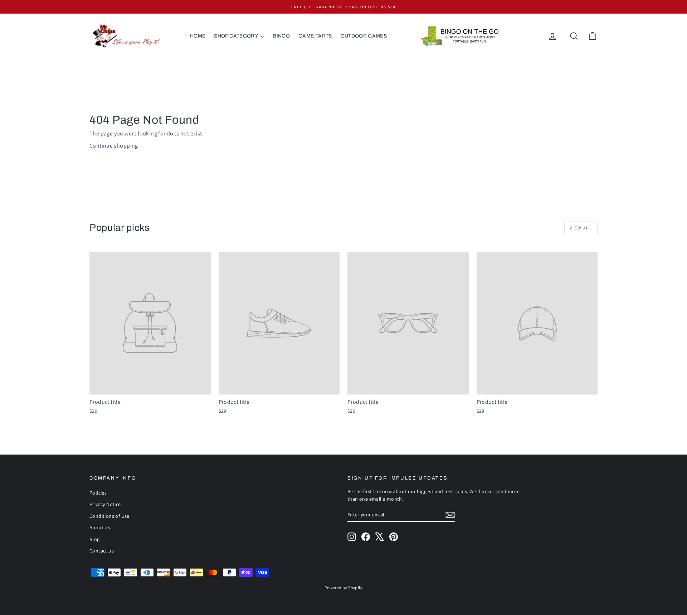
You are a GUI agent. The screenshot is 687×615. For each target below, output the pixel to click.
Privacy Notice (105, 504)
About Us (99, 527)
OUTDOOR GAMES (364, 36)
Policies (98, 493)
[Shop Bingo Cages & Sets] (459, 36)
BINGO (281, 36)
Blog (94, 539)
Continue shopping (113, 145)
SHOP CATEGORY (236, 36)
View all (581, 227)
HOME (197, 36)
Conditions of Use (109, 516)
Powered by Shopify (343, 587)
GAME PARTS (315, 36)
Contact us (101, 550)
